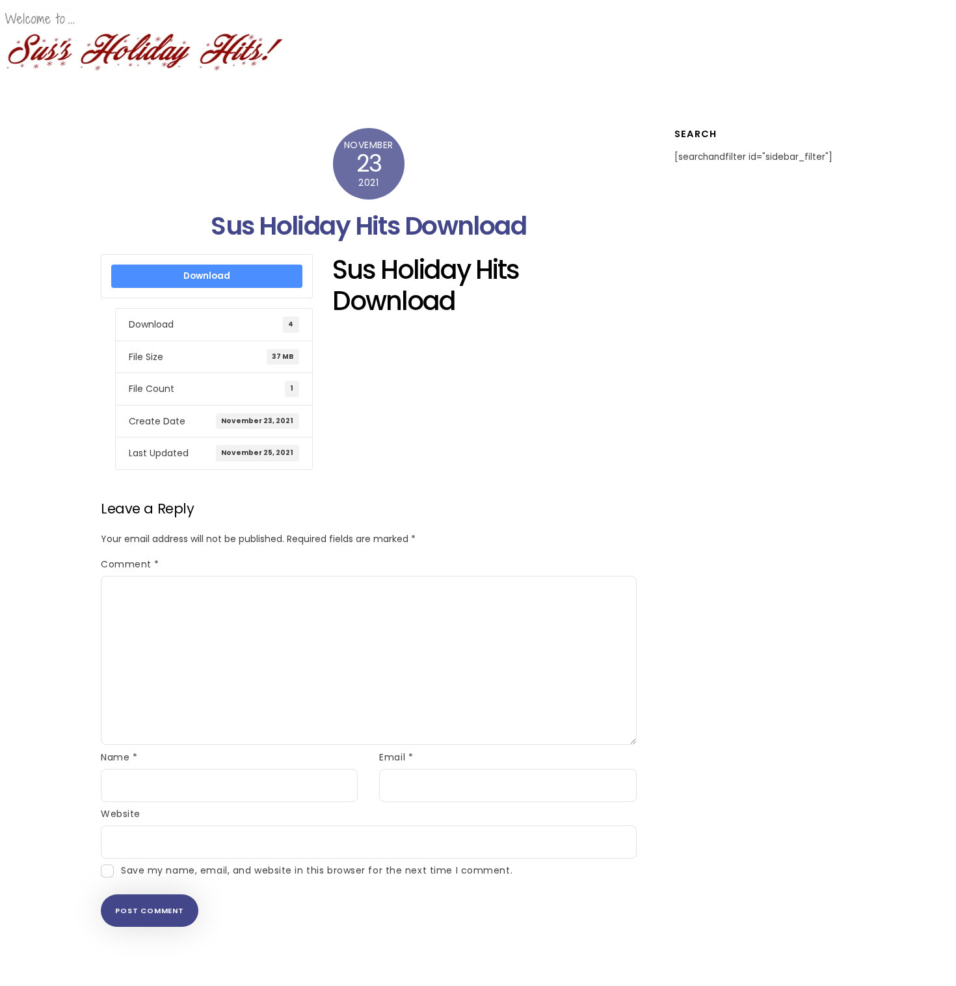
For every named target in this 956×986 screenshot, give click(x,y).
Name (119, 757)
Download (206, 276)
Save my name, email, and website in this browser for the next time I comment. (316, 870)
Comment (130, 564)
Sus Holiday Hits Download (368, 226)
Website (120, 813)
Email (396, 757)
